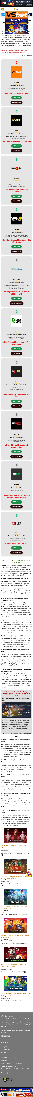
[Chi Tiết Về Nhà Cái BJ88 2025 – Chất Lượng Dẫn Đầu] (15, 835)
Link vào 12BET (16, 456)
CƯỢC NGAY (16, 97)
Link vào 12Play (16, 552)
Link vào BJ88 (16, 406)
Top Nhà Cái (4, 1052)
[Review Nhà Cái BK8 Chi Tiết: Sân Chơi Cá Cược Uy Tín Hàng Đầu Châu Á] (15, 925)
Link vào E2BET (16, 506)
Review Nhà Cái (5, 1049)
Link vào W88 (16, 150)
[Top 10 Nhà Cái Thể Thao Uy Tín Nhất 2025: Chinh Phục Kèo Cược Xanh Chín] (15, 954)
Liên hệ (9, 1030)
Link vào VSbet (16, 102)
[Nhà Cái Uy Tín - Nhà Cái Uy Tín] (16, 9)
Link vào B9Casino (16, 303)
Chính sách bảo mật (17, 1030)
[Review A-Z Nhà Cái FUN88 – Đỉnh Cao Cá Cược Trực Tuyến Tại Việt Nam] (15, 983)
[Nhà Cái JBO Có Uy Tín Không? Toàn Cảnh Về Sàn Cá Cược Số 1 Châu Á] (15, 897)
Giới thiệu (3, 1030)
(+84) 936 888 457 (11, 1066)
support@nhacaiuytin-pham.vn (13, 1063)
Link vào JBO (16, 353)
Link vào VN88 (16, 201)
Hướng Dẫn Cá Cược (6, 1047)
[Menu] (2, 9)
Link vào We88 (16, 251)
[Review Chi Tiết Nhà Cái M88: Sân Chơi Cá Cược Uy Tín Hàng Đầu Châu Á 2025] (15, 866)
